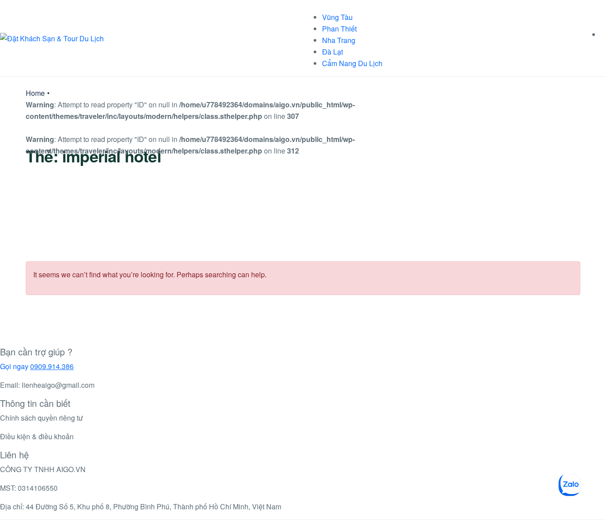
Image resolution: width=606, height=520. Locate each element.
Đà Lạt (332, 52)
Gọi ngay (37, 366)
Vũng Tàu (337, 17)
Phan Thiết (339, 29)
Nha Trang (338, 40)
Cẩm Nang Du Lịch (352, 63)
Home (35, 93)
